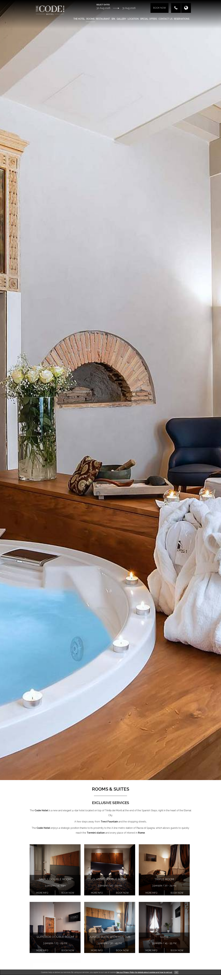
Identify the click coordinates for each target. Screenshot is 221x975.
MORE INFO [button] (42, 893)
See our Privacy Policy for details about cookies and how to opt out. (144, 972)
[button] (68, 892)
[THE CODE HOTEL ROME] (50, 10)
